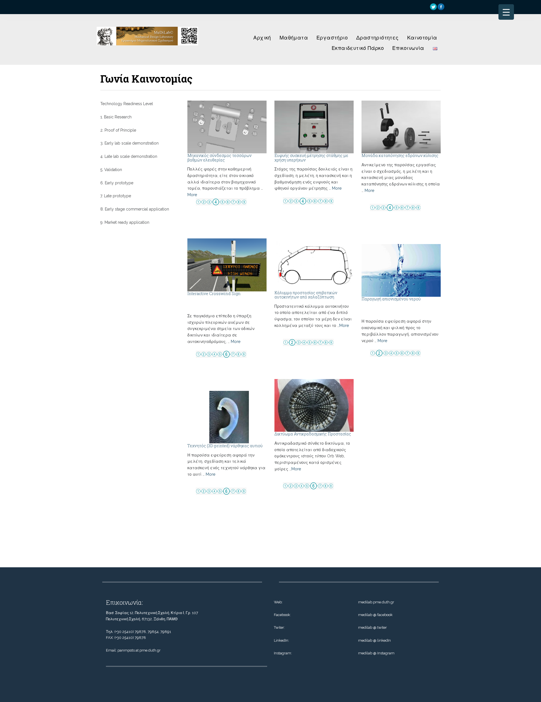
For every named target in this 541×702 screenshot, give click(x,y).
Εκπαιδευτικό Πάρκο (358, 48)
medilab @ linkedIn (374, 640)
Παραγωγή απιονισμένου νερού (391, 299)
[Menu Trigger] (506, 12)
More (192, 194)
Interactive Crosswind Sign (214, 293)
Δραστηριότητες (377, 38)
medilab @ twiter (372, 627)
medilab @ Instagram (376, 653)
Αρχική (262, 38)
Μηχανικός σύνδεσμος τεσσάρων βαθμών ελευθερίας (219, 157)
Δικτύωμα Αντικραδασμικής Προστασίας (312, 434)
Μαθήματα (294, 38)
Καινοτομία (422, 38)
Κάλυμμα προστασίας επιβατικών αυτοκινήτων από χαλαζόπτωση (305, 295)
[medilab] (147, 47)
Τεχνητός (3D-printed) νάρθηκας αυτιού (225, 445)
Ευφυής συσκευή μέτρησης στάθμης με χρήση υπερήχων (311, 157)
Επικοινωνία (408, 48)
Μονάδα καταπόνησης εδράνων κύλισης (400, 155)
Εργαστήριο (332, 38)
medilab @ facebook (375, 615)
